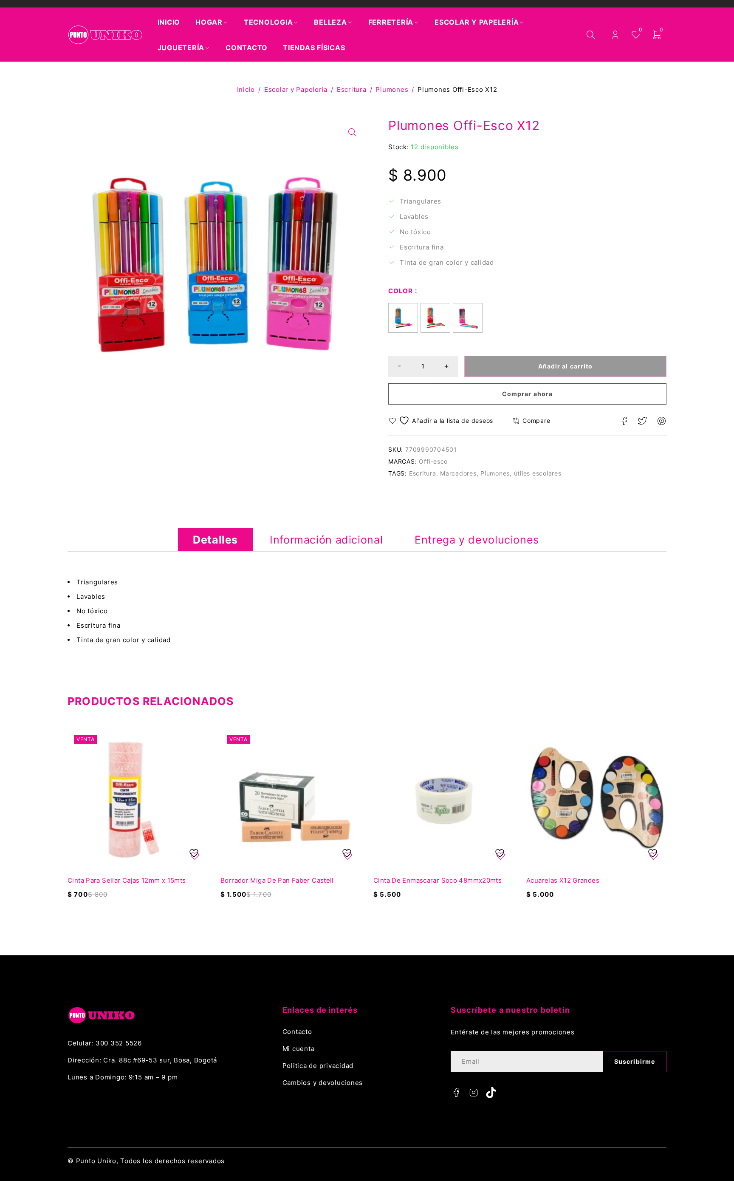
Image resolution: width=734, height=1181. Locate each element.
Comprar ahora (527, 393)
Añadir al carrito (565, 366)
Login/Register (615, 35)
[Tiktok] (491, 1092)
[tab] (215, 539)
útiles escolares (538, 473)
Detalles (215, 539)
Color (400, 291)
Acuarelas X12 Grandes (562, 880)
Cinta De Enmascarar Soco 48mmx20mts (437, 880)
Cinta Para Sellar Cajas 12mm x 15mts (127, 880)
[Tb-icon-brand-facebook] (456, 1092)
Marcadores (458, 473)
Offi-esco (433, 461)
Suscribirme (634, 1061)
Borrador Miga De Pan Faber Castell (277, 880)
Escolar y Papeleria (295, 89)
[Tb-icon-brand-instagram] (473, 1092)
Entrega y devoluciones (477, 539)
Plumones (391, 89)
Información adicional (326, 539)
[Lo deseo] (442, 420)
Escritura (352, 89)
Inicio (246, 89)
